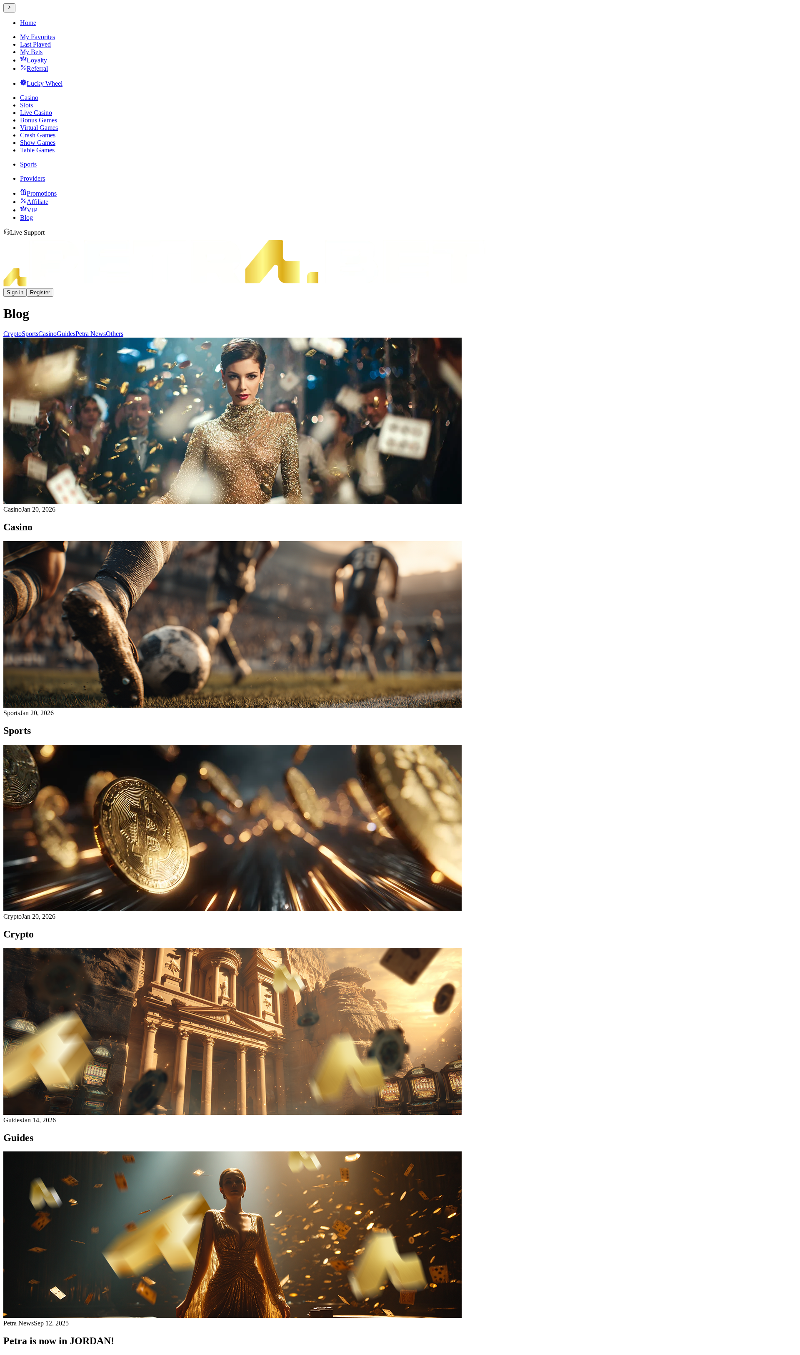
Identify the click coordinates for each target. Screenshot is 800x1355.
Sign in (15, 292)
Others (114, 333)
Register (40, 292)
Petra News (90, 333)
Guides (66, 333)
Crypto (12, 333)
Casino (47, 333)
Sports (30, 333)
